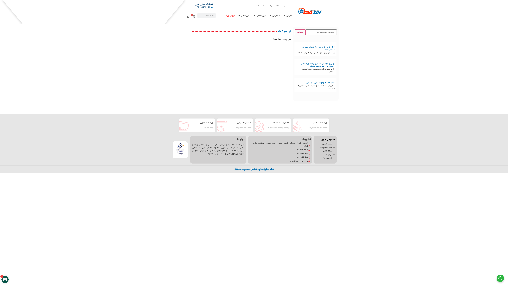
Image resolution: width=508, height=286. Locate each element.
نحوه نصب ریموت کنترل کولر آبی (320, 82)
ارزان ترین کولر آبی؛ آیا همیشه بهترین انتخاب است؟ (318, 48)
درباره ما (270, 6)
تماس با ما (260, 6)
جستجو (300, 32)
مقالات (278, 6)
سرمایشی (276, 15)
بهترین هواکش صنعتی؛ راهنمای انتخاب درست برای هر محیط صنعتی (318, 65)
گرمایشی (289, 15)
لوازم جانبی (245, 15)
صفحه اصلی (288, 6)
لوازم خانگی (261, 15)
